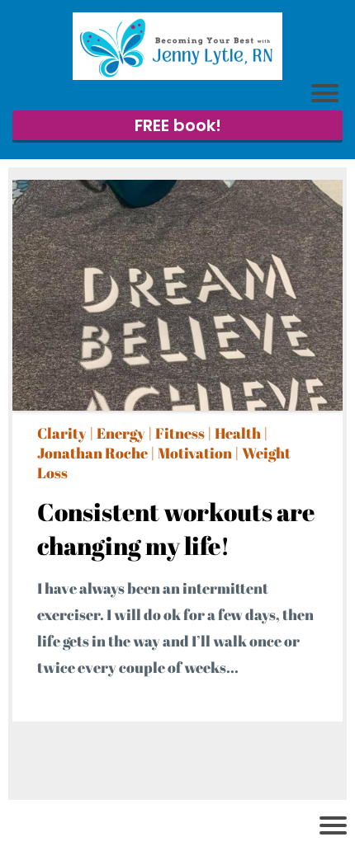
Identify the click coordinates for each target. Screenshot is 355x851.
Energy (121, 433)
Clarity (62, 433)
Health (238, 433)
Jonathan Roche (92, 453)
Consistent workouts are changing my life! (176, 528)
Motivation (195, 453)
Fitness (180, 433)
